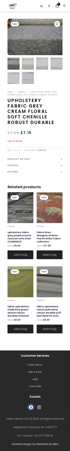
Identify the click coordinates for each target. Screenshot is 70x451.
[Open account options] (49, 6)
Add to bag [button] (20, 254)
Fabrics (22, 92)
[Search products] (41, 6)
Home (10, 92)
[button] (57, 24)
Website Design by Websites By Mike (35, 444)
